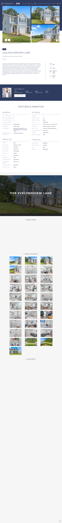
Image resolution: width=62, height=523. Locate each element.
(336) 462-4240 (29, 92)
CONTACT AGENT (20, 95)
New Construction (30, 3)
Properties (24, 3)
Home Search (35, 3)
